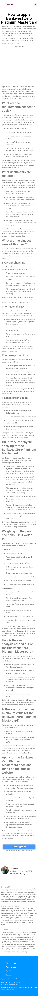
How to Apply (17, 847)
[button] (35, 4)
